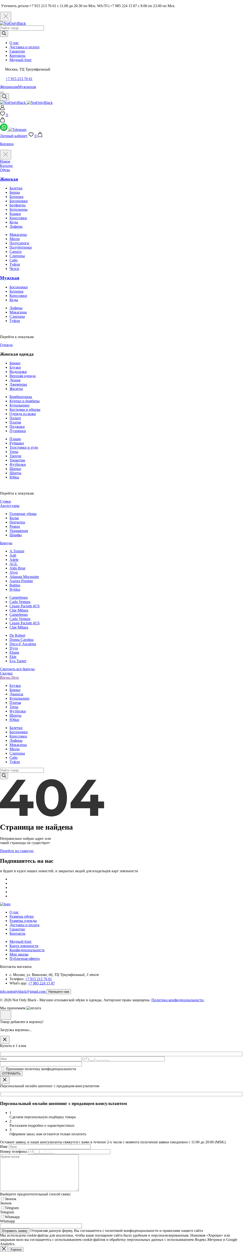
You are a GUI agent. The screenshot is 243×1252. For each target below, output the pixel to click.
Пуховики (17, 431)
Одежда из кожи (22, 414)
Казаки (15, 214)
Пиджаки (17, 427)
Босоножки (18, 201)
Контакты (17, 56)
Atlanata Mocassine (24, 577)
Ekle (12, 657)
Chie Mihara (18, 610)
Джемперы (18, 384)
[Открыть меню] (2, 92)
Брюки (14, 363)
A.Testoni (16, 551)
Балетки (16, 188)
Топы (13, 452)
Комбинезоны (20, 397)
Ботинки (16, 197)
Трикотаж (17, 460)
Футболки (17, 464)
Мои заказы (18, 954)
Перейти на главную (16, 851)
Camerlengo (18, 597)
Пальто (15, 418)
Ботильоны (18, 209)
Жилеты (16, 389)
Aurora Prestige (21, 581)
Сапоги (15, 252)
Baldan (14, 585)
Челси (14, 269)
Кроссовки (18, 218)
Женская (9, 179)
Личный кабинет (14, 136)
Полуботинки (20, 247)
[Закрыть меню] (5, 154)
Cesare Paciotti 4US (24, 606)
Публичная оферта (24, 959)
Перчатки (17, 522)
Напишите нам (58, 991)
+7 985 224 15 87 (41, 983)
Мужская (9, 277)
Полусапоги (19, 243)
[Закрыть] (4, 1040)
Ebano (14, 652)
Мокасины (18, 235)
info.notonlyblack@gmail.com (23, 991)
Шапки (15, 469)
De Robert (17, 635)
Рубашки (16, 443)
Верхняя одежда (22, 376)
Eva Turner (17, 661)
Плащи (15, 439)
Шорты (15, 473)
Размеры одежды (23, 921)
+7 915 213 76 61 (19, 79)
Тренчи (15, 456)
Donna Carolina (21, 640)
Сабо (13, 260)
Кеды (13, 222)
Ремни (14, 526)
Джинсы (16, 694)
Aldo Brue (17, 568)
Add (12, 555)
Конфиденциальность (27, 950)
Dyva (13, 648)
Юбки (14, 477)
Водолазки (18, 372)
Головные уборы (23, 514)
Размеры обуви (21, 916)
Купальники (19, 405)
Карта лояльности (23, 946)
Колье (14, 518)
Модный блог (20, 60)
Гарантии (17, 51)
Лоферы (16, 226)
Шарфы (15, 535)
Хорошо (16, 1249)
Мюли (14, 239)
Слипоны (17, 256)
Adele (14, 560)
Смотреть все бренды (17, 669)
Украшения (18, 531)
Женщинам (9, 87)
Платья (15, 422)
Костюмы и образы (24, 409)
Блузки (15, 367)
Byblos (14, 589)
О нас (14, 43)
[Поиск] (4, 34)
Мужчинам (27, 87)
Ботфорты (17, 205)
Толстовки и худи (23, 447)
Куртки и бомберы (24, 401)
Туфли (14, 264)
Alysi (13, 572)
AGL (13, 564)
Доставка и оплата (24, 47)
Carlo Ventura (19, 602)
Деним (14, 380)
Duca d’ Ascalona (22, 644)
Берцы (14, 192)
